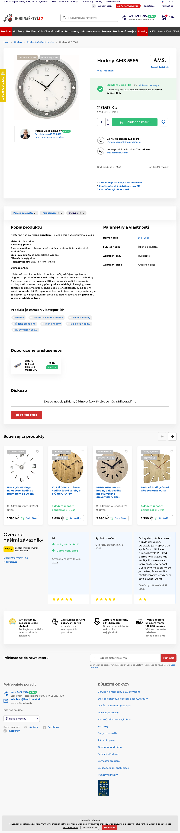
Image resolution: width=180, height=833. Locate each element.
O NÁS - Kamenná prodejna (114, 705)
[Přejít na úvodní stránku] (24, 18)
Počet (101, 122)
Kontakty (103, 726)
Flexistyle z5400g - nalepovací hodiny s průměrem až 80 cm (20, 490)
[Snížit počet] (108, 124)
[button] (172, 436)
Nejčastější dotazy (92, 1)
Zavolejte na (48, 134)
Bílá (140, 237)
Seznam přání (105, 6)
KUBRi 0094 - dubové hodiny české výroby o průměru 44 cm (66, 490)
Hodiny (18, 42)
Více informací (70, 827)
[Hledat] (64, 18)
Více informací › (106, 70)
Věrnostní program (109, 760)
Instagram (14, 730)
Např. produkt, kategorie (82, 17)
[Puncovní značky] (103, 787)
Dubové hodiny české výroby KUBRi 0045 (155, 489)
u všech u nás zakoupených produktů (69, 629)
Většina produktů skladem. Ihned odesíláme (156, 632)
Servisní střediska (108, 754)
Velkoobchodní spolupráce (113, 767)
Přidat (53, 367)
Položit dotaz (28, 414)
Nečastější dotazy (108, 712)
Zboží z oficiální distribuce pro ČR (119, 186)
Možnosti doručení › (117, 152)
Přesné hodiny (52, 323)
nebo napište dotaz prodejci (49, 137)
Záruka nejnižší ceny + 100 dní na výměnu (25, 1)
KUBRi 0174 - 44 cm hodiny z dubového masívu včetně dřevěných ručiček (108, 492)
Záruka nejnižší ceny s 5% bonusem (120, 182)
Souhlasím (109, 827)
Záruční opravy (106, 740)
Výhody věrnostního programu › (124, 142)
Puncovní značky (108, 774)
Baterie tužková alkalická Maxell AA (31, 365)
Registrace (149, 6)
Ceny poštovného (108, 733)
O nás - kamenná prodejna (65, 1)
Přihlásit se (167, 6)
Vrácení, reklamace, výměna (114, 719)
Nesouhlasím (89, 827)
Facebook (53, 727)
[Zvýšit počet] (108, 120)
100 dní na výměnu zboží (114, 189)
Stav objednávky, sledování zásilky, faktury (123, 698)
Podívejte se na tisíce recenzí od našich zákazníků (31, 632)
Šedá (147, 237)
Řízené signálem (25, 323)
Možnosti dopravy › (149, 85)
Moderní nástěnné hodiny (40, 42)
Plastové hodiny (81, 317)
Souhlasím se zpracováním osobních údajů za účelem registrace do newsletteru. (132, 666)
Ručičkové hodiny (79, 323)
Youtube (34, 727)
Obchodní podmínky (110, 747)
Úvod (6, 42)
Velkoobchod (113, 1)
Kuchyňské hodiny (26, 329)
